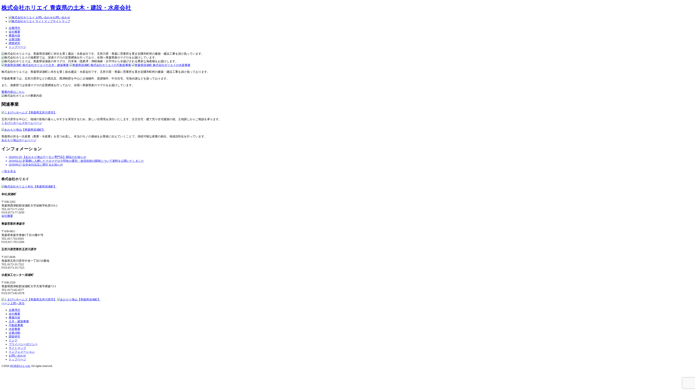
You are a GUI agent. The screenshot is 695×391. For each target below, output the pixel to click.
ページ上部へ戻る (13, 303)
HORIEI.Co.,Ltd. (20, 365)
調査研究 (14, 43)
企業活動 (14, 39)
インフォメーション (22, 351)
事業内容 (14, 35)
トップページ (17, 47)
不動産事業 (16, 325)
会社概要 (14, 31)
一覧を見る (8, 171)
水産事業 (14, 329)
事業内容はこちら (13, 91)
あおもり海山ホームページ (18, 140)
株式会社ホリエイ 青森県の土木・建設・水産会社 (66, 7)
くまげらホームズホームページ (21, 123)
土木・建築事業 (19, 321)
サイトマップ (17, 348)
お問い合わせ (17, 355)
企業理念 (14, 28)
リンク (13, 340)
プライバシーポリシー (23, 344)
